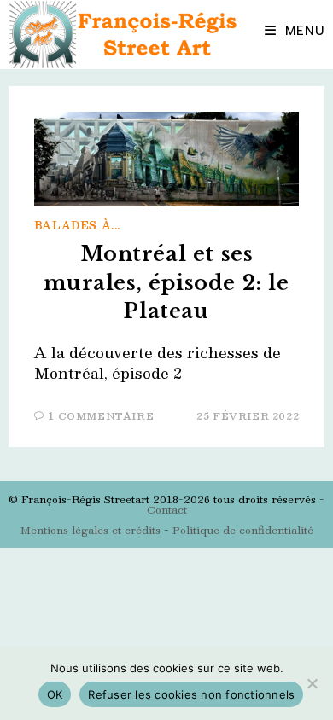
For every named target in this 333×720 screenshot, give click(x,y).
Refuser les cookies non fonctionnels (191, 694)
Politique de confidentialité (242, 529)
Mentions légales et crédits (90, 529)
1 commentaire (101, 416)
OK (55, 694)
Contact (167, 509)
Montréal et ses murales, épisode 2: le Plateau (166, 282)
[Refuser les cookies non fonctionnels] (311, 683)
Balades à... (77, 225)
